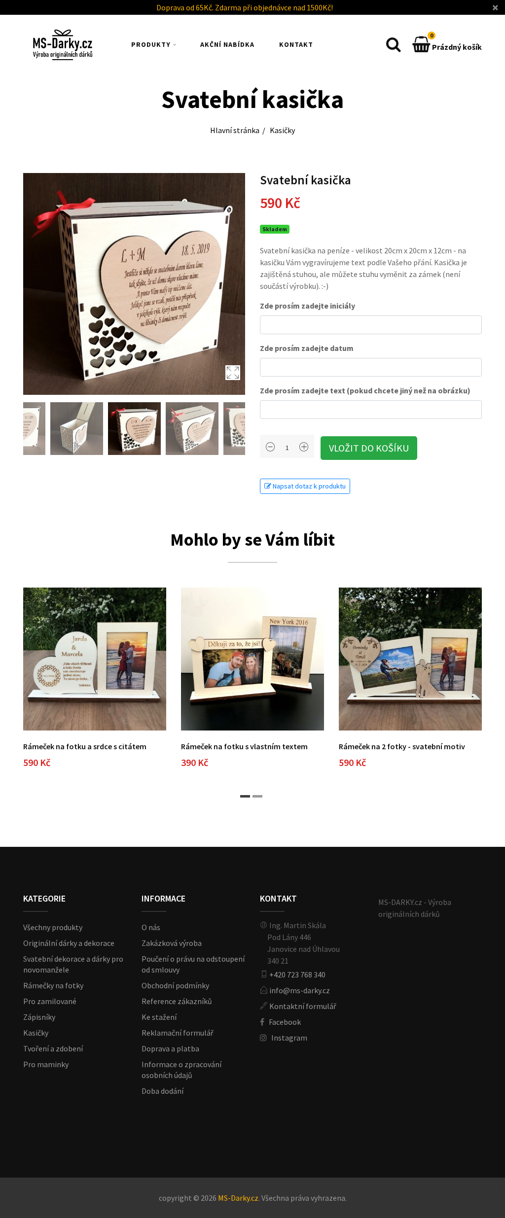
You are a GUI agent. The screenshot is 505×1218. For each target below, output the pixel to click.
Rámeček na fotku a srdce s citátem (84, 746)
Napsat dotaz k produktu (308, 486)
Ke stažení (159, 1017)
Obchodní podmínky (175, 985)
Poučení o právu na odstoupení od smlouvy (193, 964)
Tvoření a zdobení (53, 1048)
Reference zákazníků (177, 1001)
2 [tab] (257, 796)
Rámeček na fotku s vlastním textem (244, 746)
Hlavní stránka (234, 130)
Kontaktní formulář (302, 1006)
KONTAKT (296, 44)
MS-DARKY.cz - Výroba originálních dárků (414, 908)
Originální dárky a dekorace (68, 943)
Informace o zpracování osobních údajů (181, 1069)
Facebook (285, 1022)
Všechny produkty (52, 927)
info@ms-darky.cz (299, 990)
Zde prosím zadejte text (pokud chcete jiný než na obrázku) (365, 390)
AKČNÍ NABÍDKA (227, 44)
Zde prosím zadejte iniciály (307, 306)
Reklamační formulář (178, 1033)
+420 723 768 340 (297, 974)
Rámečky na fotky (53, 985)
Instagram (289, 1038)
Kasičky (282, 130)
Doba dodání (162, 1091)
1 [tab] (245, 796)
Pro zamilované (49, 1001)
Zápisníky (39, 1017)
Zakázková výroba (172, 943)
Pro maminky (46, 1064)
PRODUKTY (151, 44)
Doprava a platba (170, 1048)
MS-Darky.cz (238, 1198)
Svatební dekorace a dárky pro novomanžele (73, 964)
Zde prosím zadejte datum (307, 348)
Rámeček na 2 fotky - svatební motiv (402, 746)
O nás (151, 927)
